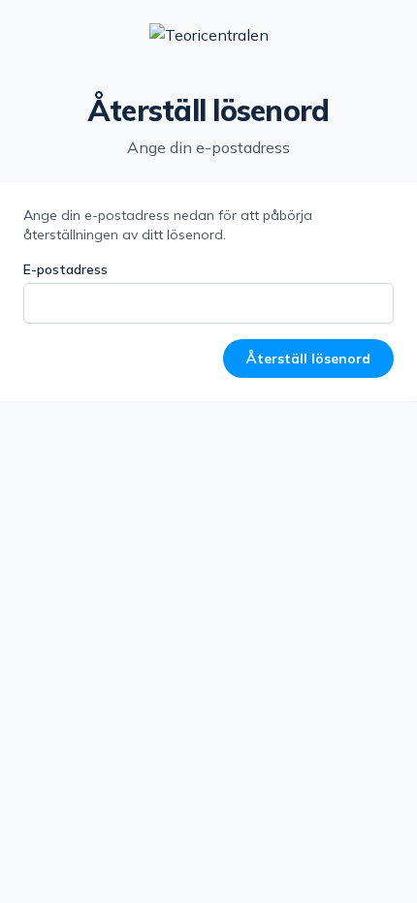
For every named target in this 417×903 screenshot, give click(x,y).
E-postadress (65, 269)
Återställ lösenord (308, 358)
